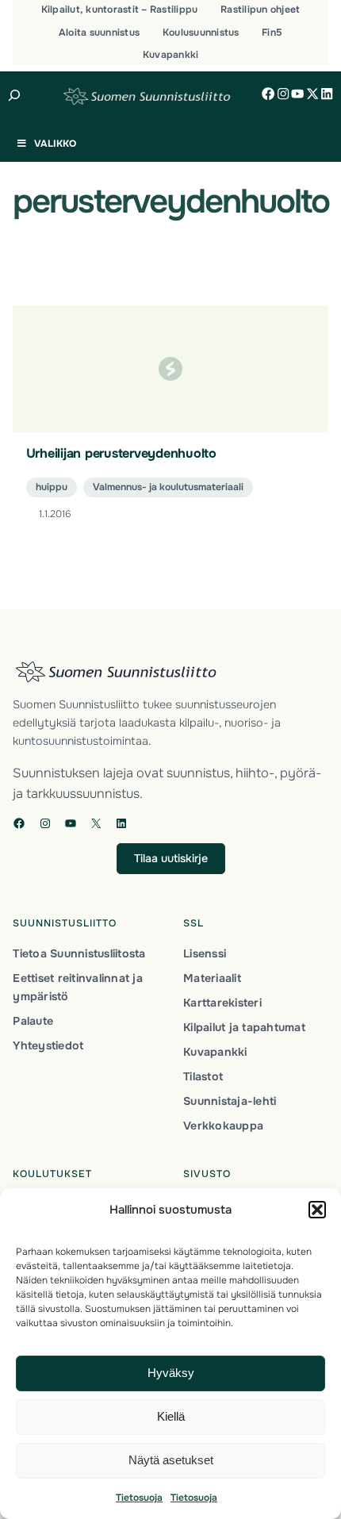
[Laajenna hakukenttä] (14, 95)
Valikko (55, 143)
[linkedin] (326, 93)
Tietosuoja (139, 1497)
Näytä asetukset (170, 1460)
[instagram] (283, 93)
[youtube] (297, 93)
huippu (51, 487)
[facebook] (268, 93)
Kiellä (171, 1416)
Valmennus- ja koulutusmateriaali (168, 487)
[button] (317, 1210)
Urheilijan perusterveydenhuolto (121, 453)
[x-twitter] (312, 93)
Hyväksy (171, 1372)
